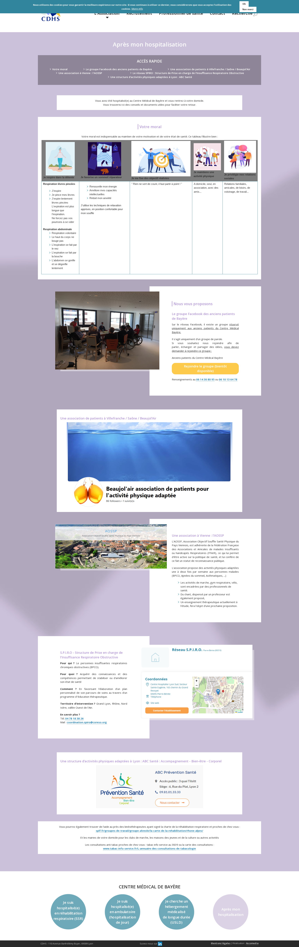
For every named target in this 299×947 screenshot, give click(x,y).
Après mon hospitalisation (230, 912)
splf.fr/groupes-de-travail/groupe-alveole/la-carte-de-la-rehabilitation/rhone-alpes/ (149, 830)
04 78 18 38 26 (74, 718)
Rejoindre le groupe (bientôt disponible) (205, 368)
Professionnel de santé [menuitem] (181, 13)
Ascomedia (252, 943)
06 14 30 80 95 (205, 379)
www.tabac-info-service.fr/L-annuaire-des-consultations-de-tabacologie (149, 848)
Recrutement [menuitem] (139, 13)
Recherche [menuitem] (242, 13)
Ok (244, 3)
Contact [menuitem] (217, 13)
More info (137, 8)
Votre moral (59, 69)
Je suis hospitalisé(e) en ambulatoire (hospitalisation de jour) (122, 912)
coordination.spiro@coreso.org (87, 722)
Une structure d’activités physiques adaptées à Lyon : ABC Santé (151, 77)
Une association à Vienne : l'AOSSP (80, 73)
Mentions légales (220, 943)
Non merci (247, 9)
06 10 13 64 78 (228, 379)
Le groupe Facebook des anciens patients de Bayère (119, 69)
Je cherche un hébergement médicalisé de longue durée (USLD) (176, 912)
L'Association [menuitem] (107, 13)
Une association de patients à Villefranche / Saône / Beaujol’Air (210, 69)
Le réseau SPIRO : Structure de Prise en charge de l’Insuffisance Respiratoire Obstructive (188, 73)
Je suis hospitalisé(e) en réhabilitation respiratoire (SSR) (68, 910)
